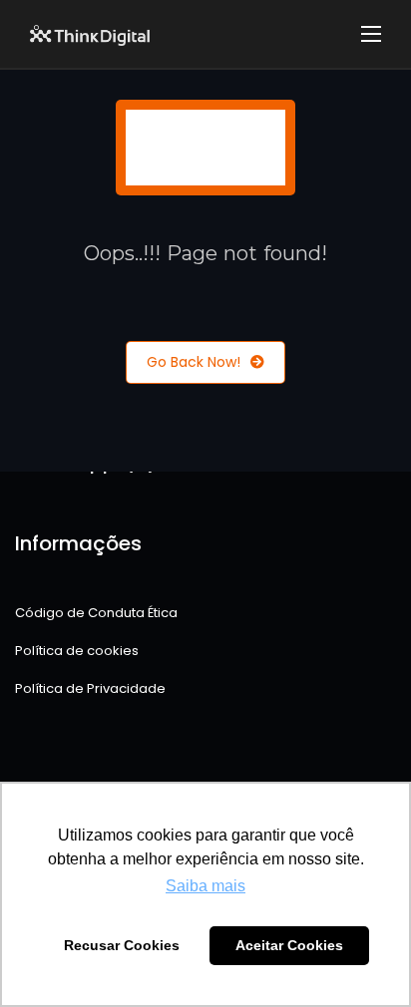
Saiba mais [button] (205, 885)
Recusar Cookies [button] (122, 945)
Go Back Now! (193, 362)
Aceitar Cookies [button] (289, 945)
